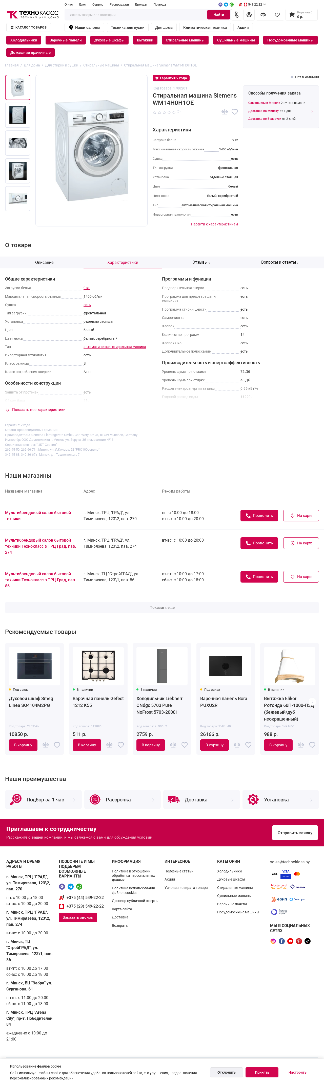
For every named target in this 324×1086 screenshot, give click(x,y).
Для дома (164, 27)
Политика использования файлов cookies (133, 890)
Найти (219, 15)
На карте (304, 515)
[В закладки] (235, 112)
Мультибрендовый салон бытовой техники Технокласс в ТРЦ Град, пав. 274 (40, 546)
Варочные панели (66, 40)
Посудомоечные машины (290, 40)
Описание (44, 262)
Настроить (298, 1072)
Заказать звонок (78, 917)
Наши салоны (87, 27)
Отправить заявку (295, 832)
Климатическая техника (205, 27)
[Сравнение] (263, 14)
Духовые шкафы (109, 40)
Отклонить (226, 1072)
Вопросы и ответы (279, 262)
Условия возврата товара (186, 888)
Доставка (120, 917)
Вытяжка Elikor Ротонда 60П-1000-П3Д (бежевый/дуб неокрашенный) (289, 709)
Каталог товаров (31, 27)
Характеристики (122, 262)
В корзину (23, 745)
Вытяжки (145, 40)
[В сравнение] (224, 112)
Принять (262, 1072)
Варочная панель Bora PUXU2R (223, 702)
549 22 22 (255, 4)
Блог (82, 4)
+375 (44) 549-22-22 (85, 897)
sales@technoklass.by (290, 862)
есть (87, 305)
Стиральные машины (185, 40)
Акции (243, 27)
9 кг (87, 288)
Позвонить (263, 515)
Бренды (141, 4)
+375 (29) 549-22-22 (85, 906)
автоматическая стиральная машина (115, 347)
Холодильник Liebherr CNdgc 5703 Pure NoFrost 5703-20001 (159, 705)
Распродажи (119, 4)
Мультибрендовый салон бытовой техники (38, 515)
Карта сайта (122, 909)
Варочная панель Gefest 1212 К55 (98, 702)
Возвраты (120, 925)
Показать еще (162, 607)
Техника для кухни (128, 27)
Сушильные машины (236, 40)
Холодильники (23, 40)
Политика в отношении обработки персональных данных (133, 875)
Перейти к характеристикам (214, 224)
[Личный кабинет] (249, 14)
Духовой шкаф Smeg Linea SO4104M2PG (31, 702)
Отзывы (201, 262)
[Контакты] (236, 14)
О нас (69, 4)
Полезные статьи (179, 871)
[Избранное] (277, 14)
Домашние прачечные (30, 52)
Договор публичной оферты (135, 901)
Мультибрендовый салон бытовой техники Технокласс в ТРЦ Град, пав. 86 (40, 579)
